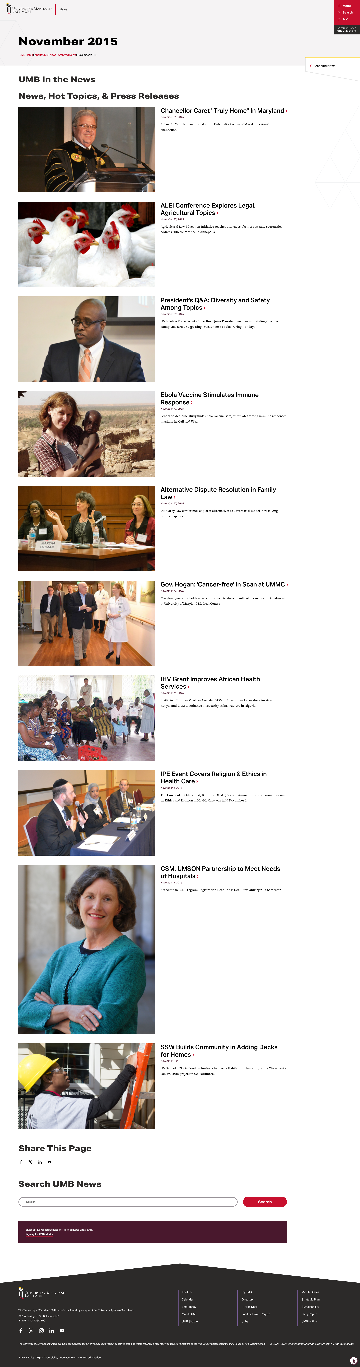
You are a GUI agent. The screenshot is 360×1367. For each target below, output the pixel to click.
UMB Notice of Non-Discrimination (247, 1343)
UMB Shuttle (190, 1321)
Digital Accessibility (47, 1357)
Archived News (67, 55)
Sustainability (310, 1307)
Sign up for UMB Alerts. (39, 1234)
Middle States (310, 1292)
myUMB (247, 1292)
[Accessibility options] (354, 1361)
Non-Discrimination (89, 1357)
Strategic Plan (311, 1299)
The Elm (187, 1292)
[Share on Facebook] (21, 1163)
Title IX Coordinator (208, 1343)
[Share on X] (30, 1163)
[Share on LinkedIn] (40, 1163)
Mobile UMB (189, 1314)
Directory (248, 1299)
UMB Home (26, 55)
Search (265, 1202)
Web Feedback (68, 1357)
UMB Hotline (310, 1321)
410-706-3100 (36, 1320)
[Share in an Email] (49, 1163)
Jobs (245, 1321)
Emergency (189, 1307)
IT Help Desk (249, 1307)
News (63, 9)
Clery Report (310, 1314)
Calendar (187, 1299)
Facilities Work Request (256, 1314)
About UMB (41, 55)
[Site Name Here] (29, 9)
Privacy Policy (26, 1357)
